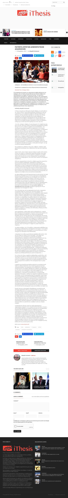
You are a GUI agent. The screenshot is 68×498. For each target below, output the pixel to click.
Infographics (13, 42)
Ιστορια (36, 39)
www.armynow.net (25, 324)
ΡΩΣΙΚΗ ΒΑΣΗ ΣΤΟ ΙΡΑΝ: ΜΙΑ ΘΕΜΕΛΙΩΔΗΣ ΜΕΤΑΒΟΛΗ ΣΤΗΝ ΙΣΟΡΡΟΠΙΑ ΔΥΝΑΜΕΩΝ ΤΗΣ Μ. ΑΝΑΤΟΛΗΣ (53, 475)
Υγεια (50, 39)
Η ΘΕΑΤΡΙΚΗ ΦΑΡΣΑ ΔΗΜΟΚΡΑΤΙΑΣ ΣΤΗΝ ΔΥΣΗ (40, 342)
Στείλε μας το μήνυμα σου (25, 4)
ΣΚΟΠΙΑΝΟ (18, 329)
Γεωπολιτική (13, 30)
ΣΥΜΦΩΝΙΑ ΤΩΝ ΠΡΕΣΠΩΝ (27, 329)
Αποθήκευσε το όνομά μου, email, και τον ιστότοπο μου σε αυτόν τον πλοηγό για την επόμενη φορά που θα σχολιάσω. (31, 421)
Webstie (40, 413)
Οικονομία (43, 466)
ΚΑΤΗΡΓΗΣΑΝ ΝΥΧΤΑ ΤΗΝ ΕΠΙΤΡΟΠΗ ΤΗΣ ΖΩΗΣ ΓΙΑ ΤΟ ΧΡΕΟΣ (53, 461)
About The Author (22, 350)
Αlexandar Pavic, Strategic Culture (22, 90)
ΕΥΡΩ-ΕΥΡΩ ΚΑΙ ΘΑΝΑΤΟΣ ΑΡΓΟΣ (48, 467)
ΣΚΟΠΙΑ (39, 327)
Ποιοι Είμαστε (7, 4)
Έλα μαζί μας (15, 4)
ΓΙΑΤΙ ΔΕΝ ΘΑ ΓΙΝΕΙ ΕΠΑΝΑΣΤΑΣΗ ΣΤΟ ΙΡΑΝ (50, 454)
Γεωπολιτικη (29, 39)
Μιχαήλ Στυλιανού (34, 51)
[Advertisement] (34, 24)
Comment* (16, 400)
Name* (15, 413)
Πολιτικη (6, 39)
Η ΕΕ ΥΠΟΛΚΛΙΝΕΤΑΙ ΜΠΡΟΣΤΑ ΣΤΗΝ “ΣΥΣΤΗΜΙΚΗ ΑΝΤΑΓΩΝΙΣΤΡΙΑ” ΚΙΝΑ (20, 32)
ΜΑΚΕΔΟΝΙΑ (27, 327)
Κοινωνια (13, 39)
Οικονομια (20, 39)
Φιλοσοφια (43, 39)
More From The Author (40, 350)
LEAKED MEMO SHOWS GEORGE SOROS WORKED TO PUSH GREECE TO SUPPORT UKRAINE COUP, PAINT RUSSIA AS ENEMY (53, 449)
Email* (27, 413)
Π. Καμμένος (34, 327)
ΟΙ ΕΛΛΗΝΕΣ (56, 39)
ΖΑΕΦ (22, 327)
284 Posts (33, 355)
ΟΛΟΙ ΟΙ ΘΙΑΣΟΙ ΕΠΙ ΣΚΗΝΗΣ (51, 31)
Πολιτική (45, 30)
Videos (5, 42)
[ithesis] (34, 12)
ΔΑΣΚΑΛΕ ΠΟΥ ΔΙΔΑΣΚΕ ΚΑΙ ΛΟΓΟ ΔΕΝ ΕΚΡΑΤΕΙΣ (51, 481)
